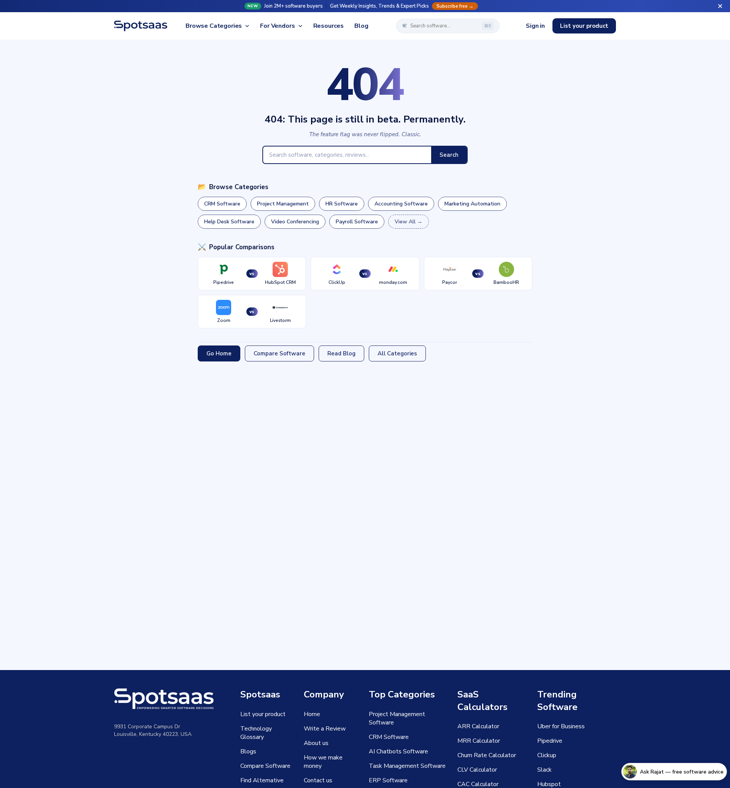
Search (449, 155)
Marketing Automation (472, 203)
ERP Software (388, 780)
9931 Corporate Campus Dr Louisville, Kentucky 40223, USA (153, 730)
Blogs (248, 751)
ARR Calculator (478, 726)
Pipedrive (549, 741)
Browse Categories (214, 26)
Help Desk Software (229, 221)
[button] (365, 6)
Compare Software (279, 353)
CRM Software (222, 203)
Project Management (283, 203)
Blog (361, 26)
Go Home (219, 353)
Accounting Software (401, 203)
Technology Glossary (256, 732)
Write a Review (325, 728)
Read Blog (341, 353)
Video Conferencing (295, 221)
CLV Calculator (477, 770)
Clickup (546, 755)
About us (316, 743)
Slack (544, 770)
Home (312, 714)
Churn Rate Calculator (486, 755)
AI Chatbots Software (398, 751)
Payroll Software (357, 221)
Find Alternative (262, 780)
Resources (328, 26)
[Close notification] (720, 6)
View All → (408, 221)
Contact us (318, 780)
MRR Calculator (478, 741)
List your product (584, 26)
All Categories (397, 353)
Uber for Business (561, 726)
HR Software (341, 203)
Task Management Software (407, 766)
